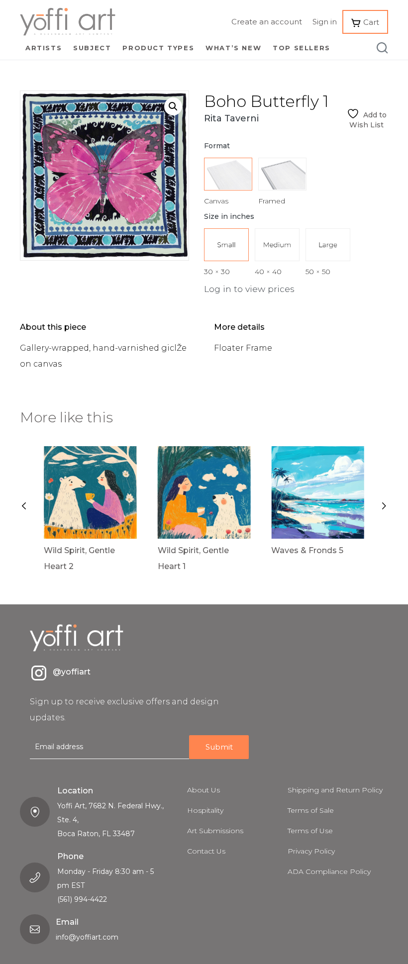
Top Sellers (301, 48)
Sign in (324, 21)
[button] (173, 106)
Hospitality (205, 810)
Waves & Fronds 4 (325, 550)
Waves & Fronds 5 (211, 550)
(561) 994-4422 (82, 899)
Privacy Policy (311, 851)
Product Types (158, 48)
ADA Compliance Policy (329, 871)
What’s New (233, 48)
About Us (203, 789)
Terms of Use (310, 830)
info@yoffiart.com (87, 937)
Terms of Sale (311, 810)
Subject (92, 48)
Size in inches (229, 216)
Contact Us (206, 851)
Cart (370, 22)
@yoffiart (72, 671)
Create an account (266, 21)
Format (217, 145)
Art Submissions (215, 830)
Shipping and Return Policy (335, 789)
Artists (43, 48)
